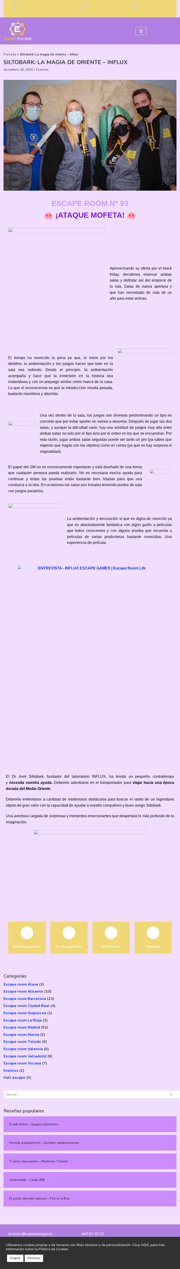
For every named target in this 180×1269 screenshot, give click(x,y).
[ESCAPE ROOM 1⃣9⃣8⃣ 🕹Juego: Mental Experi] (116, 8)
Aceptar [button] (15, 1258)
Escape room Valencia (23, 1049)
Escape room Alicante (23, 991)
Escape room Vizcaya (22, 1063)
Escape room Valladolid (25, 1056)
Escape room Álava (21, 984)
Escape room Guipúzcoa (25, 1013)
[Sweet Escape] (18, 31)
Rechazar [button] (33, 1258)
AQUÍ (145, 1244)
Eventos (42, 69)
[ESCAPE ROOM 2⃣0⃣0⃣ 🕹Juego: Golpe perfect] (81, 8)
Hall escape (14, 1077)
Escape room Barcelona (25, 998)
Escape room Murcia (21, 1034)
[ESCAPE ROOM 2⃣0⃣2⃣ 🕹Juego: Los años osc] (47, 8)
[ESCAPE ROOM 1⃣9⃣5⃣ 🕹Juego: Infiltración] (167, 8)
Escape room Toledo (22, 1041)
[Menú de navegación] (140, 31)
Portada (10, 54)
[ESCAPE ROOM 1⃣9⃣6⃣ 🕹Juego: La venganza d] (150, 8)
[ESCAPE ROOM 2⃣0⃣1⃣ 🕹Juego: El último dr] (64, 8)
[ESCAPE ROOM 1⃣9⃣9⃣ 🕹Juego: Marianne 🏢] (98, 8)
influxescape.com (26, 946)
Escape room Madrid (22, 1027)
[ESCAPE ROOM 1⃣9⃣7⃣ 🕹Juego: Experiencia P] (133, 8)
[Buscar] (171, 1094)
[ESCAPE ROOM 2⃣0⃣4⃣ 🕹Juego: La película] (12, 8)
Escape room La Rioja (23, 1020)
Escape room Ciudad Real (26, 1005)
